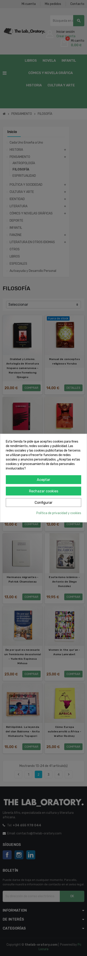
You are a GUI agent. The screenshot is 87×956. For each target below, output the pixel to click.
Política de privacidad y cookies (58, 513)
